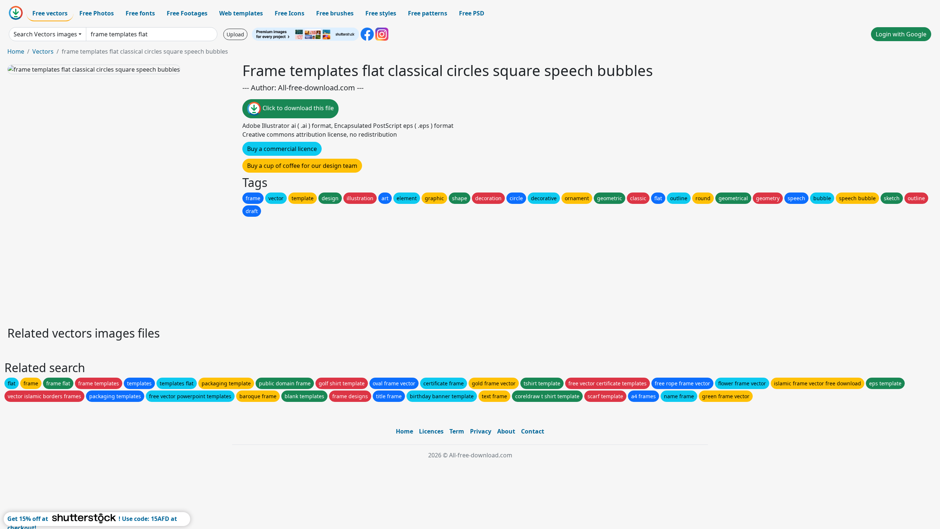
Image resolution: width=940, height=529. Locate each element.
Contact (532, 431)
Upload (235, 34)
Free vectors (50, 13)
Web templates (241, 13)
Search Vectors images (45, 34)
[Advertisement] (227, 269)
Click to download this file (297, 108)
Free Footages (187, 13)
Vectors (43, 51)
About (506, 431)
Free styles (380, 13)
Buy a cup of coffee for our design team (302, 166)
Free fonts (140, 13)
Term (456, 431)
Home (15, 51)
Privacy (480, 431)
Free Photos (96, 13)
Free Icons (289, 13)
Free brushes (335, 13)
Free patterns (427, 13)
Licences (431, 431)
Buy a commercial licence (282, 149)
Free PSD (471, 13)
